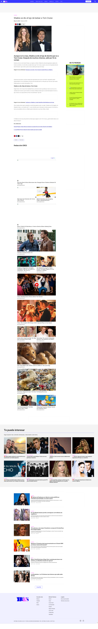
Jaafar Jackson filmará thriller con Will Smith (75, 93)
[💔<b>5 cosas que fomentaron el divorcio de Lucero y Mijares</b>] (83, 469)
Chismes (32, 1)
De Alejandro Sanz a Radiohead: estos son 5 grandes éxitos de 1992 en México (76, 104)
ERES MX (37, 518)
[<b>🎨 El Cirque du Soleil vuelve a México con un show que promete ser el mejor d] (15, 469)
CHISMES (15, 15)
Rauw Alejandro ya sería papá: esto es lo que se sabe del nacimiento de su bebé (75, 78)
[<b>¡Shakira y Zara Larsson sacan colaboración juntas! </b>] (60, 445)
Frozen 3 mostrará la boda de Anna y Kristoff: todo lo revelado (75, 98)
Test (61, 1)
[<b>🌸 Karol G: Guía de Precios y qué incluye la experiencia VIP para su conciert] (83, 445)
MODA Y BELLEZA (30, 455)
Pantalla (51, 1)
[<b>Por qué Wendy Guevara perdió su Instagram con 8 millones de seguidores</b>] (22, 515)
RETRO (73, 478)
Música (46, 1)
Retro (57, 1)
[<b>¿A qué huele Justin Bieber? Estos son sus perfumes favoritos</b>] (37, 445)
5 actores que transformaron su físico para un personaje (76, 83)
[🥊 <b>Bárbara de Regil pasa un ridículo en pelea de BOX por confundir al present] (22, 499)
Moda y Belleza (39, 1)
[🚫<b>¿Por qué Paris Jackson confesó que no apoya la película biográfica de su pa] (60, 469)
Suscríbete (88, 1)
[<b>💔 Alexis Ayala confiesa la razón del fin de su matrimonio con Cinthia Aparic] (15, 445)
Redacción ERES (24, 21)
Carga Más (38, 587)
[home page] (5, 1)
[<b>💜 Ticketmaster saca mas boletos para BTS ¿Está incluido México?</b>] (37, 469)
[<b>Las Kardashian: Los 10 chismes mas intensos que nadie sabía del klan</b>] (22, 576)
